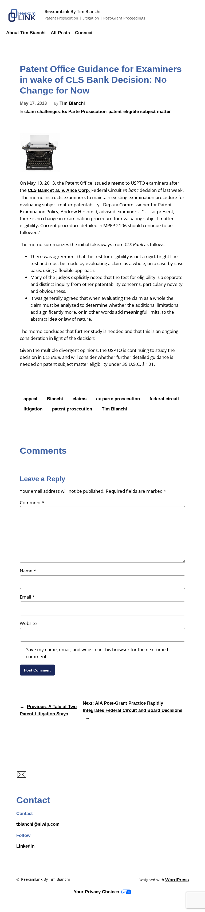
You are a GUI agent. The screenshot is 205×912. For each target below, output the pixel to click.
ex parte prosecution (118, 398)
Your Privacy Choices (96, 891)
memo (117, 183)
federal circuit (164, 398)
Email (27, 597)
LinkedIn (25, 846)
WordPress (177, 879)
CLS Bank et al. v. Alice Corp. (59, 190)
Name (28, 571)
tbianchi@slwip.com (38, 824)
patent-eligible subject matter (139, 111)
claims (79, 398)
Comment (32, 502)
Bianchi (55, 398)
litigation (32, 409)
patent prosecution (72, 409)
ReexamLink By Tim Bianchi (72, 11)
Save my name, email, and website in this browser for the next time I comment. (97, 652)
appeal (30, 398)
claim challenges (42, 111)
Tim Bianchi (72, 103)
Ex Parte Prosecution (84, 111)
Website (28, 623)
